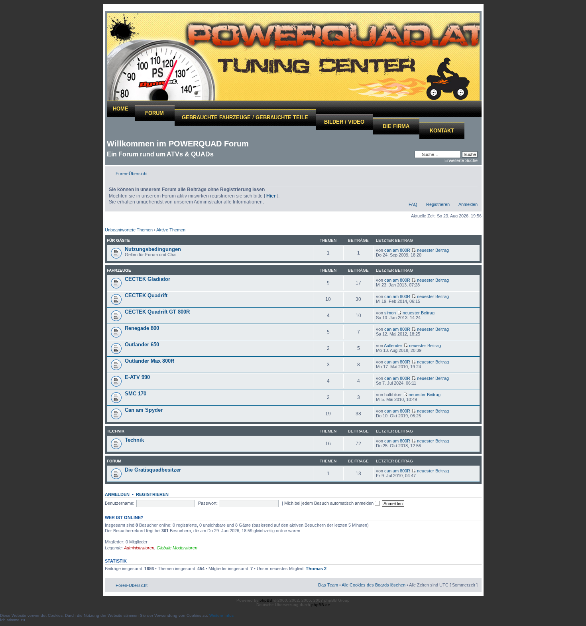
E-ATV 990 (137, 377)
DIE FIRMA (396, 126)
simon (390, 312)
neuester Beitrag (433, 250)
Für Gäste (118, 240)
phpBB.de (320, 604)
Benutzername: (119, 503)
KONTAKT (442, 131)
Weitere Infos (221, 615)
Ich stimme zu (12, 620)
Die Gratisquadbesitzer (153, 470)
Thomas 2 (316, 568)
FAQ (413, 204)
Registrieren (438, 204)
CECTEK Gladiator (147, 279)
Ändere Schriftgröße (472, 172)
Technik (115, 431)
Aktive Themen (170, 229)
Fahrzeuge (119, 270)
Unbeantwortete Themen (129, 229)
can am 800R (397, 250)
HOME (120, 109)
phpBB (266, 600)
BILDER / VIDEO (344, 122)
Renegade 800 (142, 328)
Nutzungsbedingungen (153, 249)
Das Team (328, 585)
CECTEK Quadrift (146, 295)
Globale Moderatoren (177, 547)
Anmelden (468, 204)
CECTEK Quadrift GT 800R (157, 312)
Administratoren (139, 547)
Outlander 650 (142, 345)
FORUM (154, 113)
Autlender (393, 345)
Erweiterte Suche (461, 160)
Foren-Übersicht (131, 173)
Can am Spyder (144, 410)
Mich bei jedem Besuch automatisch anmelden (329, 503)
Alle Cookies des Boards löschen (373, 585)
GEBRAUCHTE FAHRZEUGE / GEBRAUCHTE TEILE (245, 117)
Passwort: (208, 503)
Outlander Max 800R (149, 361)
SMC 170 (135, 394)
